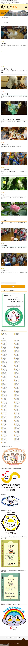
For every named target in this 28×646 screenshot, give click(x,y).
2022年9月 (17, 370)
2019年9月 (17, 395)
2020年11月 (17, 386)
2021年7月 (17, 380)
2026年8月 (4, 340)
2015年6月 (17, 429)
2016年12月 (17, 417)
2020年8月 (4, 388)
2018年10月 (4, 403)
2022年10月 (4, 370)
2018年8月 (4, 405)
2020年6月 (4, 390)
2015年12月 (17, 425)
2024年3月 (17, 358)
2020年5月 (17, 390)
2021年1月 (17, 384)
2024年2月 (4, 359)
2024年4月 (4, 358)
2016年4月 (17, 423)
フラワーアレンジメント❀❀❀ (10, 119)
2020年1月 (17, 392)
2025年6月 (17, 348)
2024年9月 (17, 354)
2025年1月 (17, 351)
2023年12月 (4, 361)
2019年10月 (4, 395)
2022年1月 (17, 376)
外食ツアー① (5, 145)
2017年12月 (4, 410)
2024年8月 (4, 355)
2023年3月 (17, 366)
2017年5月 (4, 414)
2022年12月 (4, 369)
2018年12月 (4, 402)
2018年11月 (17, 402)
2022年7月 (17, 372)
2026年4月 (17, 342)
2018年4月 (4, 407)
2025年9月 (4, 347)
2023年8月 (4, 364)
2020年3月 (17, 391)
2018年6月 (4, 406)
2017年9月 (4, 412)
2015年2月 (17, 432)
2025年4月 (17, 350)
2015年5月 (4, 431)
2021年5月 (17, 381)
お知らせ (17, 333)
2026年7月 (17, 340)
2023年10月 (4, 362)
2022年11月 (17, 369)
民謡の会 (4, 245)
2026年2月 (17, 343)
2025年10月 (17, 346)
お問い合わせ (16, 2)
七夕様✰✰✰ (5, 271)
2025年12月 (17, 344)
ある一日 (2, 41)
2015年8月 (17, 428)
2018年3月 (17, 407)
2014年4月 (17, 439)
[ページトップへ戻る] (23, 640)
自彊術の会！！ (6, 44)
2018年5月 (17, 406)
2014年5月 (4, 439)
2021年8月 (4, 380)
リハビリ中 (4, 94)
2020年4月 (4, 391)
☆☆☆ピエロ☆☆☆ (7, 170)
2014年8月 (17, 436)
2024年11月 (17, 353)
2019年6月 (4, 398)
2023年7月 (17, 364)
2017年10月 (17, 410)
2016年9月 (4, 420)
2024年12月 (4, 353)
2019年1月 (17, 401)
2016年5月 (4, 423)
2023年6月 (4, 365)
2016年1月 (4, 425)
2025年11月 (4, 346)
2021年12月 (4, 377)
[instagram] (27, 3)
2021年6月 (4, 381)
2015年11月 (4, 427)
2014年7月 (4, 438)
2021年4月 (4, 383)
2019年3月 (17, 399)
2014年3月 (4, 440)
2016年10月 (17, 418)
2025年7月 (4, 348)
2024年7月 (17, 355)
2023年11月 (17, 361)
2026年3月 (4, 343)
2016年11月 (4, 418)
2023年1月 (17, 368)
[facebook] (23, 3)
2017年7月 (4, 413)
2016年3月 (4, 424)
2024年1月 (17, 359)
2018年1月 (17, 409)
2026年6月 (4, 342)
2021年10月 (4, 379)
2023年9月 (17, 362)
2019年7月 (17, 396)
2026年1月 (4, 344)
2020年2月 (4, 392)
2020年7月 (17, 388)
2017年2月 (17, 416)
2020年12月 (4, 386)
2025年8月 (17, 347)
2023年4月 (4, 366)
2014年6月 (17, 438)
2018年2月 (4, 409)
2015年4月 (17, 431)
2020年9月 (17, 387)
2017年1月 (4, 417)
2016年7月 (4, 421)
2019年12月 (4, 394)
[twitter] (25, 3)
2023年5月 (17, 365)
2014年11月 (4, 435)
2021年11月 (17, 377)
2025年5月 (4, 350)
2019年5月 (17, 398)
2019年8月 (4, 396)
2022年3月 (17, 375)
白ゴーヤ (4, 195)
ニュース (17, 334)
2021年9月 (17, 379)
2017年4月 (17, 414)
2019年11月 (17, 394)
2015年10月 (17, 427)
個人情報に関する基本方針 (11, 637)
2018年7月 (17, 405)
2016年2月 (17, 424)
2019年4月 (4, 399)
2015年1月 (4, 434)
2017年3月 (4, 416)
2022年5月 (17, 373)
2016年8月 (17, 420)
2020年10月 (4, 387)
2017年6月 (17, 413)
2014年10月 (17, 435)
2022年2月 (4, 376)
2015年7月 (4, 429)
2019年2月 (4, 401)
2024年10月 (4, 354)
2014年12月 (17, 434)
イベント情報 (4, 334)
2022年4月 (4, 375)
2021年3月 (17, 383)
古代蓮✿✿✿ (5, 220)
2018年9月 (17, 403)
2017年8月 (17, 412)
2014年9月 (4, 436)
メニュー (26, 6)
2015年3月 (4, 432)
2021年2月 (4, 384)
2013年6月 (4, 442)
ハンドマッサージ (7, 69)
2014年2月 (17, 440)
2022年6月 (4, 373)
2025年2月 (4, 351)
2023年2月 (4, 368)
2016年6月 (17, 421)
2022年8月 (4, 372)
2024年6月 (4, 357)
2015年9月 (4, 428)
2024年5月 (17, 357)
